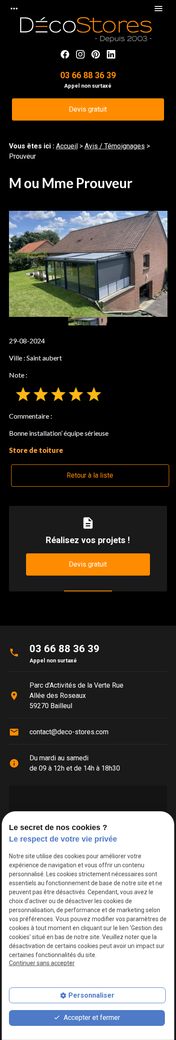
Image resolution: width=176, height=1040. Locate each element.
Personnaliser (91, 995)
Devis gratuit (88, 109)
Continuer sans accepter (42, 963)
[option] (88, 263)
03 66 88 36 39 (88, 75)
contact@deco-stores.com (69, 732)
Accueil (67, 146)
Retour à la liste (90, 475)
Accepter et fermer (91, 1017)
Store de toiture (36, 450)
